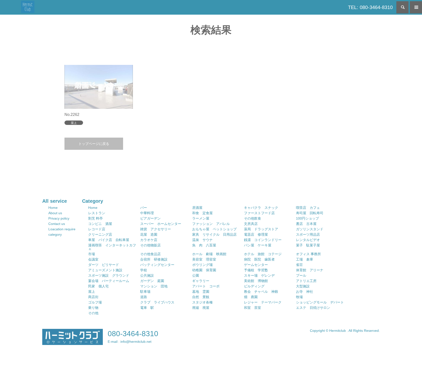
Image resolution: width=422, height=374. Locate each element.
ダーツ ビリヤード (103, 265)
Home (53, 208)
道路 (143, 297)
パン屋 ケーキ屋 (257, 245)
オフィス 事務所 (308, 254)
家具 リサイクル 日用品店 (214, 234)
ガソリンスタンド (309, 229)
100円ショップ (307, 218)
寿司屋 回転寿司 (309, 213)
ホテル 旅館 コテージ (263, 254)
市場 (91, 254)
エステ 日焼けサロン (313, 308)
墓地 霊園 (200, 291)
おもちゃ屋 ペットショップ (214, 229)
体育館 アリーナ (309, 270)
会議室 (93, 259)
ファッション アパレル (211, 224)
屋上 (91, 291)
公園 (195, 275)
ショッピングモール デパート (320, 302)
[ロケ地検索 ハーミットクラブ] (27, 7)
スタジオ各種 (202, 302)
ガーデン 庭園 (152, 281)
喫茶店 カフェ (308, 208)
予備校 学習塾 (256, 270)
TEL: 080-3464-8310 (370, 7)
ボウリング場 (202, 265)
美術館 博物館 (256, 281)
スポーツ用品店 (308, 234)
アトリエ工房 (306, 281)
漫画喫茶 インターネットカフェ (112, 247)
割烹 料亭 (95, 218)
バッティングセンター (157, 265)
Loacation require (61, 229)
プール (301, 275)
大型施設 (303, 286)
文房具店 (251, 224)
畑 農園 (251, 297)
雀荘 (299, 265)
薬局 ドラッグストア (261, 229)
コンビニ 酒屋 (100, 224)
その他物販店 (150, 245)
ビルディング (254, 286)
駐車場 (145, 291)
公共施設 (147, 275)
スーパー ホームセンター (160, 224)
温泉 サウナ (202, 240)
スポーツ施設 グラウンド (108, 275)
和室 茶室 (252, 308)
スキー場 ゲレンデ (259, 275)
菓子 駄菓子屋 (308, 245)
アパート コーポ (206, 286)
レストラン (96, 213)
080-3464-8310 (133, 334)
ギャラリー (200, 281)
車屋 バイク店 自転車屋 (108, 240)
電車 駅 (147, 308)
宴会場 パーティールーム (108, 281)
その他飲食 (252, 218)
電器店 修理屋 (256, 234)
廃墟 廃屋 (200, 308)
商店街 (93, 297)
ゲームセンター (256, 265)
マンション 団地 (154, 286)
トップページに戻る (93, 144)
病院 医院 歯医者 (259, 259)
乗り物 (93, 308)
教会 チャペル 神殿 (261, 291)
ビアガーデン (150, 218)
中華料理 (147, 213)
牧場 (299, 297)
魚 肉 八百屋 (204, 245)
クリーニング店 (100, 234)
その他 (93, 313)
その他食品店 (150, 254)
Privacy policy (58, 218)
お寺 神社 (304, 291)
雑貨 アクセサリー (155, 229)
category (55, 234)
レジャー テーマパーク (263, 302)
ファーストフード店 (259, 213)
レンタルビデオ (308, 240)
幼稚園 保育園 (204, 270)
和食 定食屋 (202, 213)
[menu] (416, 7)
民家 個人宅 (98, 286)
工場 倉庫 (304, 259)
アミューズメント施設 (105, 270)
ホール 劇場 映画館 (209, 254)
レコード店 (96, 229)
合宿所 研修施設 (154, 259)
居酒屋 (197, 208)
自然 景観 (200, 297)
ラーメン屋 (200, 218)
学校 (143, 270)
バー (143, 208)
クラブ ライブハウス (157, 302)
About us (55, 213)
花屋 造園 (148, 234)
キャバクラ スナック (261, 208)
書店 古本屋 (306, 224)
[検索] (402, 7)
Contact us (56, 224)
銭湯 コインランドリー (263, 240)
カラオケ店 (148, 240)
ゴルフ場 (95, 302)
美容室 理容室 (204, 259)
